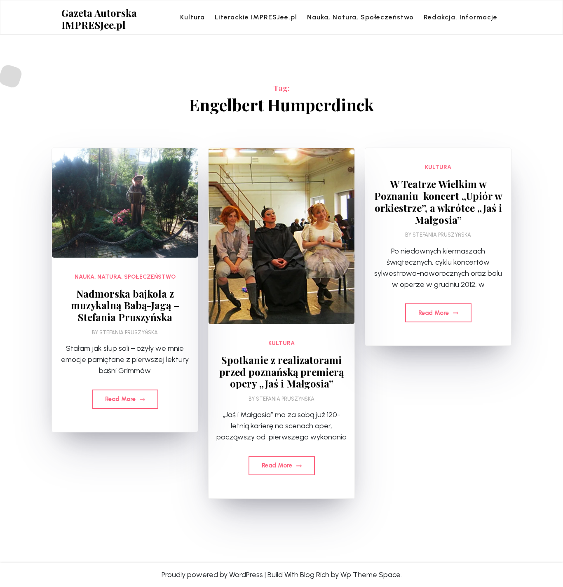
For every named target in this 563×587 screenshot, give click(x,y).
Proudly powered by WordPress (212, 574)
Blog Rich (314, 574)
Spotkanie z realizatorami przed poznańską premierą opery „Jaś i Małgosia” (281, 372)
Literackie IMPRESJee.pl (256, 17)
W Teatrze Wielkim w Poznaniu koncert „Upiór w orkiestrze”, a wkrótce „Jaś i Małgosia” (438, 201)
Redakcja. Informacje (460, 17)
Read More (121, 399)
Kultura (192, 17)
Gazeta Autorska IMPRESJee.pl (99, 19)
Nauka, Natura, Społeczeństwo (360, 17)
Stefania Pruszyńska (128, 332)
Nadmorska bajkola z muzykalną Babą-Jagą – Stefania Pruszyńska (125, 305)
